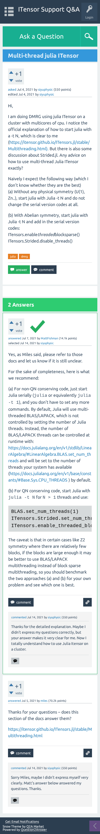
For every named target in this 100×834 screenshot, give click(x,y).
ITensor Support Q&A (49, 9)
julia (13, 256)
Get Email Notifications (22, 821)
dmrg (24, 256)
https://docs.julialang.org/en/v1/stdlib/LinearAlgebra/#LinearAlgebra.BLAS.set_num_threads (49, 454)
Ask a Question (41, 36)
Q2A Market (35, 826)
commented (18, 617)
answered (14, 338)
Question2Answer (34, 829)
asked (12, 89)
